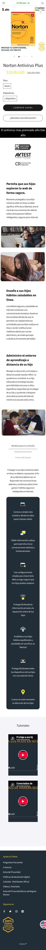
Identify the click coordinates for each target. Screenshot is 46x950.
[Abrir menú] (3, 3)
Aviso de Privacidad (11, 872)
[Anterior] (14, 56)
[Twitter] (10, 911)
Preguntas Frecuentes (13, 862)
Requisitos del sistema (23, 451)
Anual (7, 86)
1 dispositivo (10, 98)
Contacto (7, 867)
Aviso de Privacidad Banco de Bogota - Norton (20, 893)
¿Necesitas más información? (23, 118)
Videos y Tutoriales (11, 886)
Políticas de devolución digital (16, 877)
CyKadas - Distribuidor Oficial (16, 881)
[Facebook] (4, 911)
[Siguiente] (31, 56)
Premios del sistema (23, 457)
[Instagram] (16, 911)
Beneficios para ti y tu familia (23, 446)
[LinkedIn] (22, 911)
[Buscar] (42, 3)
